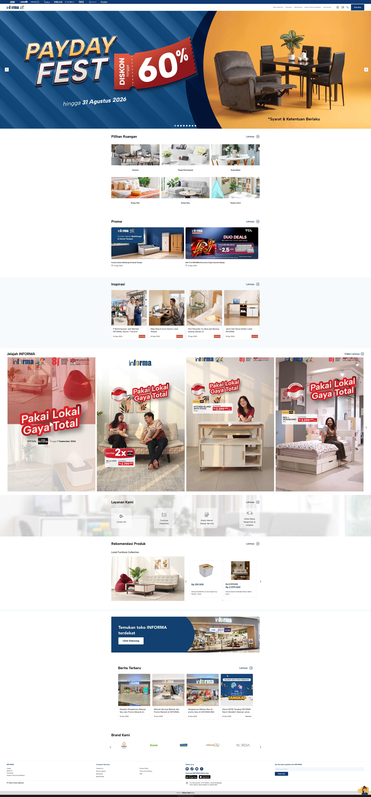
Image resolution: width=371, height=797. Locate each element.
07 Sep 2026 (192, 266)
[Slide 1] (137, 257)
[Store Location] (337, 7)
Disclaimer (99, 774)
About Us (9, 771)
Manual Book (100, 776)
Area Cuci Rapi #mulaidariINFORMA (124, 262)
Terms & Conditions (146, 771)
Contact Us (99, 768)
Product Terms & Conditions (16, 775)
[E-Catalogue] (342, 7)
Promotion (288, 7)
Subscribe (281, 774)
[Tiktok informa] (192, 769)
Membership (298, 7)
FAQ (141, 774)
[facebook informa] (201, 769)
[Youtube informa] (196, 769)
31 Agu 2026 (118, 266)
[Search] (347, 7)
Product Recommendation (312, 7)
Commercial (327, 7)
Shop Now (357, 7)
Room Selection (278, 7)
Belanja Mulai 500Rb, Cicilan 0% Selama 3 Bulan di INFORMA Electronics (211, 262)
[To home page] (15, 7)
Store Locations (101, 771)
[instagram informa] (187, 769)
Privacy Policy (144, 768)
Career (9, 768)
